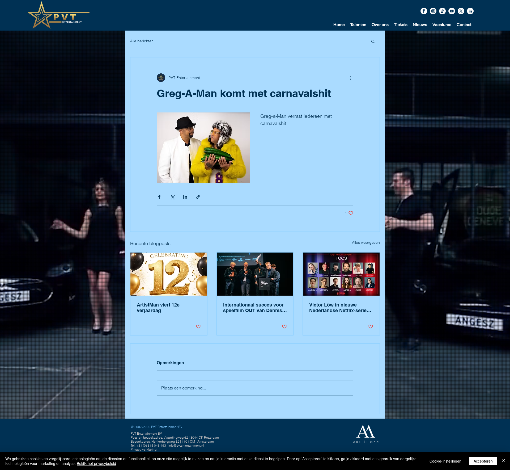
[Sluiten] (503, 461)
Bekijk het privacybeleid (96, 463)
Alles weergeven (366, 242)
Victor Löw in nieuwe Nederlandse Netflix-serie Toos (338, 307)
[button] (464, 24)
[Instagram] (433, 11)
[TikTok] (442, 11)
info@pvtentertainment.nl (186, 445)
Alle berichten (142, 41)
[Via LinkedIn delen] (185, 196)
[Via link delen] (198, 196)
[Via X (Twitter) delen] (172, 196)
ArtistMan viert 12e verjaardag (158, 307)
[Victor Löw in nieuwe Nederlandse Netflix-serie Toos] (341, 274)
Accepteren (483, 461)
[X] (461, 11)
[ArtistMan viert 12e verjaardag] (168, 274)
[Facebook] (423, 11)
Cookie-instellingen (445, 461)
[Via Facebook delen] (159, 196)
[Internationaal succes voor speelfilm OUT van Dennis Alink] (255, 274)
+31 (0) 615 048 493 (151, 445)
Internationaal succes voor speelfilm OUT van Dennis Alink (253, 307)
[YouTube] (451, 11)
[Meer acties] (350, 77)
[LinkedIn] (470, 11)
